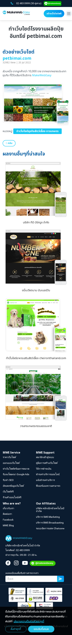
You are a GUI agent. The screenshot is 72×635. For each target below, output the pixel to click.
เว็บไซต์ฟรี (8, 491)
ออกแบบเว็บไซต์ (11, 463)
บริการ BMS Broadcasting (50, 522)
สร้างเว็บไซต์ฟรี (54, 13)
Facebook (8, 519)
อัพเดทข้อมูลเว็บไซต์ (13, 485)
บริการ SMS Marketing (48, 516)
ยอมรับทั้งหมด (41, 629)
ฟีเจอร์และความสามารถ (48, 485)
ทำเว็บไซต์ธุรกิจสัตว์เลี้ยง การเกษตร (37, 131)
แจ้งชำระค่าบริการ (45, 480)
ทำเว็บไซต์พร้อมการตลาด (16, 468)
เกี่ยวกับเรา (8, 508)
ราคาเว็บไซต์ (9, 457)
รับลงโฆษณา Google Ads (16, 474)
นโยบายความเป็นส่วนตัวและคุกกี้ (29, 621)
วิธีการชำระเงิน (43, 468)
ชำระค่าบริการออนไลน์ (48, 474)
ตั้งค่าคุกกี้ (16, 629)
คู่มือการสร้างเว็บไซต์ (46, 463)
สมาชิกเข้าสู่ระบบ (45, 457)
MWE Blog (8, 525)
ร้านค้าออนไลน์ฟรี (12, 497)
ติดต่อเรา (7, 514)
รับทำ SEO (8, 480)
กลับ (9, 143)
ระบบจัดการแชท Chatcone (50, 528)
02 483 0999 (23, 3)
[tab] (19, 452)
